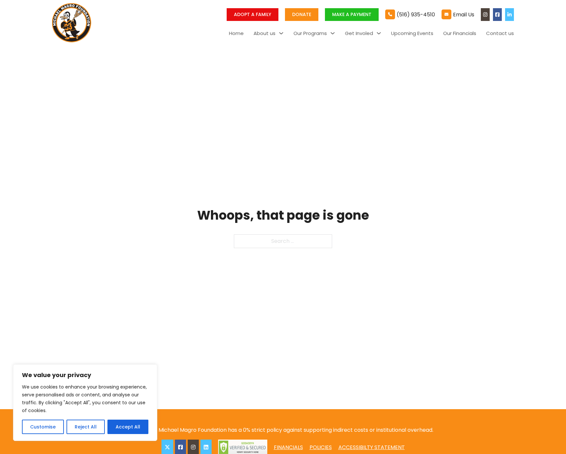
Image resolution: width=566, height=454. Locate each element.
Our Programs (310, 33)
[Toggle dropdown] (281, 33)
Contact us (500, 33)
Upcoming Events (412, 33)
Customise (43, 427)
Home (236, 33)
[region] (85, 402)
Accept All (128, 427)
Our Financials (459, 33)
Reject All (86, 427)
